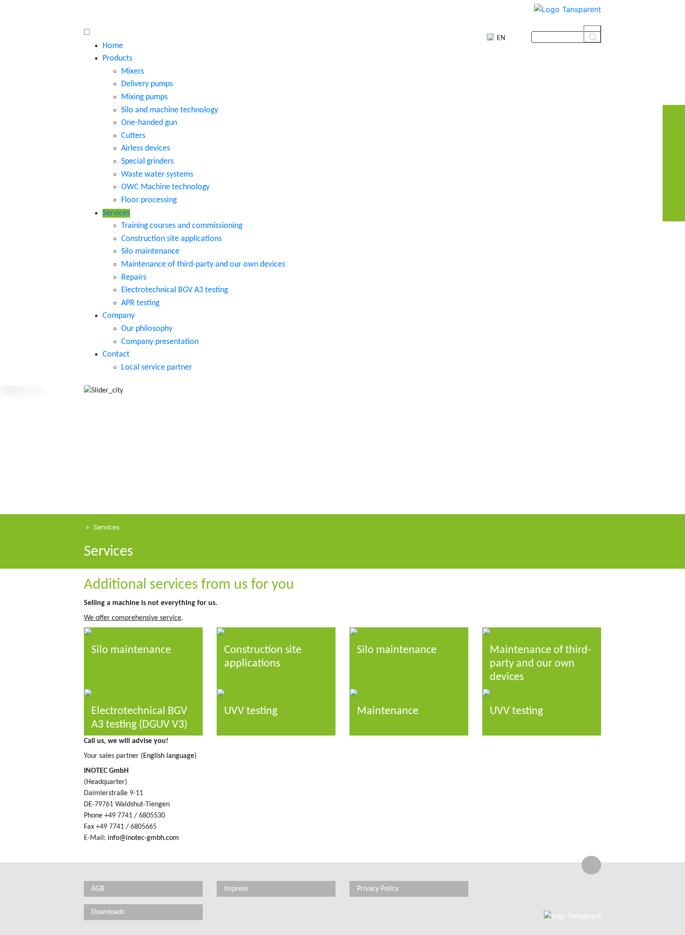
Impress (236, 889)
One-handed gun (149, 122)
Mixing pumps (144, 97)
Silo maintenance (150, 251)
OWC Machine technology (165, 187)
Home (113, 45)
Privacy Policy (377, 889)
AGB (97, 889)
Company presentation (160, 341)
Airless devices (145, 148)
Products (117, 58)
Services (116, 213)
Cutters (133, 135)
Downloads (107, 912)
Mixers (132, 71)
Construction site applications (171, 238)
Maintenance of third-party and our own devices (203, 264)
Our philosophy (146, 328)
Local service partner (156, 367)
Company (119, 315)
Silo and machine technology (169, 110)
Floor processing (149, 200)
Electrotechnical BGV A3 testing (174, 290)
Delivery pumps (147, 84)
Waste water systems (157, 174)
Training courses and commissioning (181, 225)
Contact (116, 354)
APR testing (140, 303)
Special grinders (147, 161)
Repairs (133, 277)
